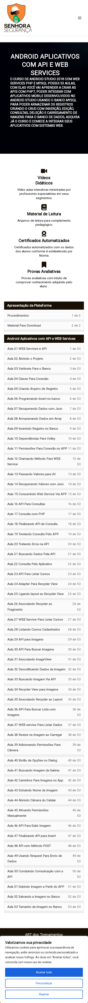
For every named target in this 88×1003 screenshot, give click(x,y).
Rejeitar (44, 994)
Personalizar (44, 983)
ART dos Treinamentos (44, 934)
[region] (44, 969)
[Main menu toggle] (79, 18)
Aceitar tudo (44, 972)
